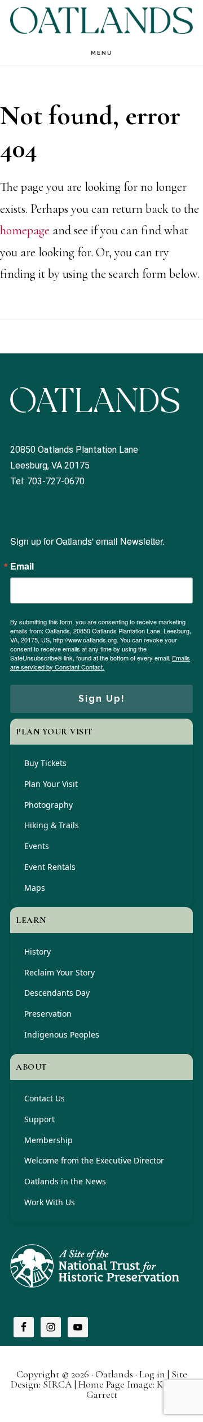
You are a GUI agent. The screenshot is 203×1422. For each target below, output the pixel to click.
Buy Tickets (45, 763)
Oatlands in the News (65, 1181)
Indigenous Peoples (61, 1034)
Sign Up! (101, 698)
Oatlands (101, 20)
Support (39, 1119)
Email (22, 566)
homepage (25, 230)
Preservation (48, 1013)
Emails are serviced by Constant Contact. (100, 662)
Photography (48, 804)
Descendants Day (57, 992)
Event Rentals (50, 866)
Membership (48, 1140)
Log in (152, 1374)
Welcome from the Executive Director (94, 1160)
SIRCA (57, 1384)
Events (36, 846)
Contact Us (44, 1098)
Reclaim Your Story (59, 972)
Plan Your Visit (51, 783)
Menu (102, 53)
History (37, 951)
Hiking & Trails (51, 825)
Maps (34, 887)
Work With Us (49, 1202)
